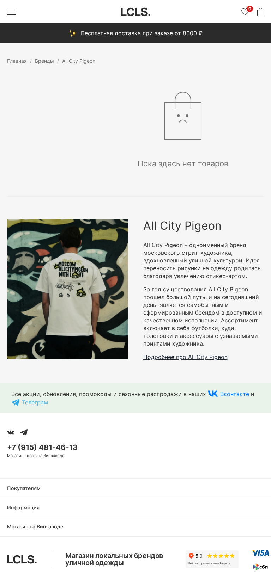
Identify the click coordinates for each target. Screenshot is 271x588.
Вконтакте (234, 393)
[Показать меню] (11, 11)
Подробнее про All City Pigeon (185, 356)
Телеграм (35, 402)
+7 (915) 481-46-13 (42, 447)
